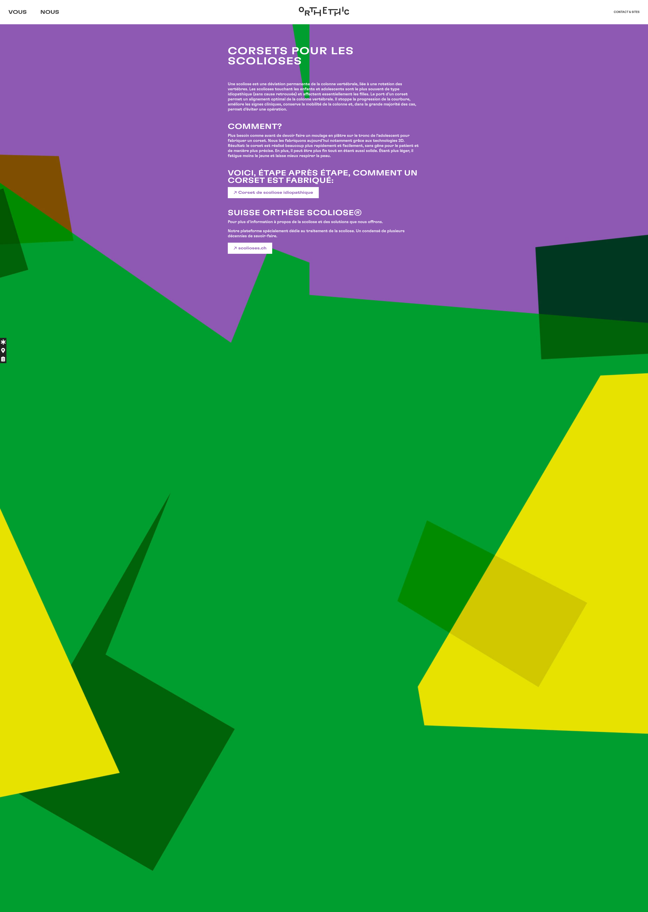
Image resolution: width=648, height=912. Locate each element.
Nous (49, 12)
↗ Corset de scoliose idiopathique (273, 193)
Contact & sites (627, 12)
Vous (17, 12)
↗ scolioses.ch (250, 248)
